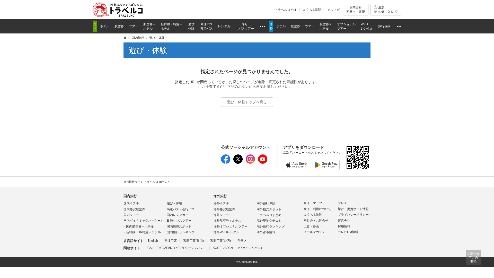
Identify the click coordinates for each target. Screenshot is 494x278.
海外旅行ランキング (271, 226)
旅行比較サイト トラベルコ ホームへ (146, 181)
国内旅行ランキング (181, 232)
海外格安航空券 (224, 209)
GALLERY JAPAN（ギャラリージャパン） (176, 248)
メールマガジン (314, 232)
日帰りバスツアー (179, 220)
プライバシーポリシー (353, 214)
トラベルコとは (285, 9)
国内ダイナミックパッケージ (143, 220)
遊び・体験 (174, 203)
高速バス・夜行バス (181, 209)
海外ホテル (221, 203)
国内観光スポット (179, 226)
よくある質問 (312, 9)
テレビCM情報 (348, 232)
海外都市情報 (266, 232)
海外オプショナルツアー (231, 226)
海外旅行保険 (266, 203)
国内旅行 (130, 196)
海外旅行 (220, 196)
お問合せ (355, 9)
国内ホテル (131, 203)
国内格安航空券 (134, 209)
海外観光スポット (269, 209)
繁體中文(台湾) (193, 240)
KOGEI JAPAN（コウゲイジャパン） (238, 248)
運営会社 (344, 220)
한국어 (241, 240)
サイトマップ (313, 203)
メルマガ (333, 9)
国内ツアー (131, 215)
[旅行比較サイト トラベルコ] (125, 38)
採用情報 (344, 226)
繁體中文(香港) (220, 240)
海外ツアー (221, 215)
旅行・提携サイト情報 (353, 209)
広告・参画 (311, 226)
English (152, 240)
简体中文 (170, 240)
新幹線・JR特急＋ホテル (143, 232)
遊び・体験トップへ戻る (247, 102)
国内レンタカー (177, 215)
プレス (342, 203)
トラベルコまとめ (269, 215)
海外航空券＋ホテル (227, 220)
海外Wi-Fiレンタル (226, 232)
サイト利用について (317, 209)
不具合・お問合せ (316, 220)
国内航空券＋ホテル (140, 226)
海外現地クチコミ (269, 220)
